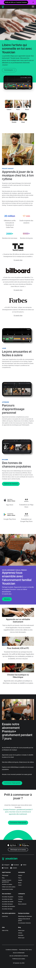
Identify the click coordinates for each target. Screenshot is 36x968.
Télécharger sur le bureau (18, 849)
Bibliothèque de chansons (25, 916)
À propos (20, 896)
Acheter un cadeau (7, 884)
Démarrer (7, 599)
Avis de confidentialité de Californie (18, 955)
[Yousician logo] (8, 7)
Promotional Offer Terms (25, 949)
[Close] (33, 2)
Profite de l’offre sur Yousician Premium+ (16, 2)
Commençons (8, 70)
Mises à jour (21, 930)
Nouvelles (20, 935)
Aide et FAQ (5, 930)
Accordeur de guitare (7, 896)
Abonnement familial (7, 889)
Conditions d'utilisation (11, 949)
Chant (19, 885)
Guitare (20, 875)
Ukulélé (20, 880)
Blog (3, 877)
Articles (20, 933)
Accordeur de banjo (7, 909)
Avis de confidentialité (18, 952)
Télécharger (5, 875)
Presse (20, 901)
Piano (19, 877)
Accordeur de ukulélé (7, 901)
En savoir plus (18, 260)
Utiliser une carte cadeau (8, 886)
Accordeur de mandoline (8, 906)
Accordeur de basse (7, 904)
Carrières (20, 899)
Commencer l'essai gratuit (12, 783)
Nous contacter (22, 904)
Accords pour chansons (24, 923)
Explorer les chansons (11, 483)
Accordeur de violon (7, 899)
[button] (33, 7)
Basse (19, 882)
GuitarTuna (5, 916)
